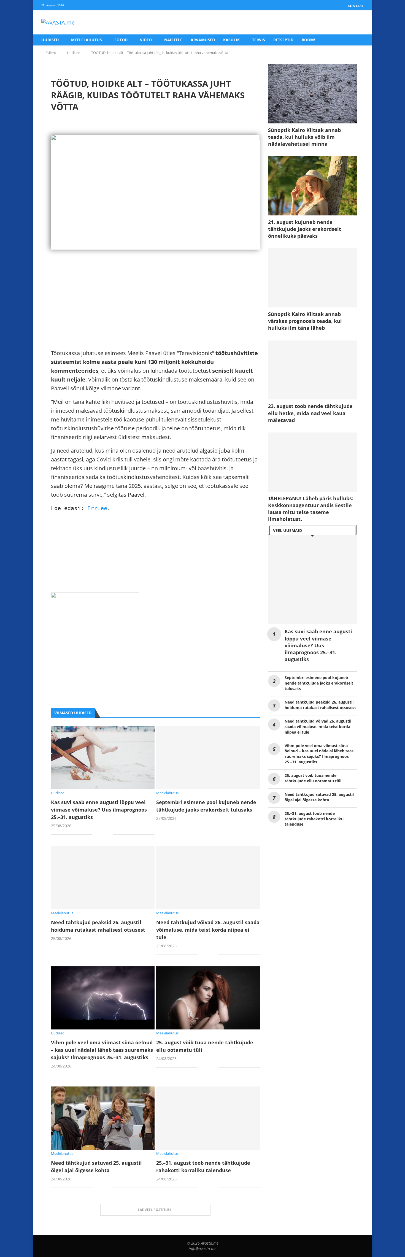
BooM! (308, 39)
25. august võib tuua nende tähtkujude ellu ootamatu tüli (313, 778)
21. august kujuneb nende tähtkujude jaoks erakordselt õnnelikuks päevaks (304, 229)
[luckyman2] (95, 597)
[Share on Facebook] (100, 835)
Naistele (173, 39)
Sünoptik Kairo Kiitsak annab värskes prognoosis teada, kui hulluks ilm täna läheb (305, 321)
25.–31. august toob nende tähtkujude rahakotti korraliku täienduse (314, 819)
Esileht (50, 52)
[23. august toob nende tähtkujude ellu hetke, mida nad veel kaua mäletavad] (312, 370)
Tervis (258, 39)
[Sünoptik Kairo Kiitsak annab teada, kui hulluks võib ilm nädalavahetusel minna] (312, 93)
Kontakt (356, 6)
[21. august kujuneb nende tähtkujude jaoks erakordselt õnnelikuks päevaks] (312, 185)
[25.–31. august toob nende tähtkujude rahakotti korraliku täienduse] (208, 1118)
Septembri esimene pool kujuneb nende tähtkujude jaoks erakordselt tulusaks (319, 683)
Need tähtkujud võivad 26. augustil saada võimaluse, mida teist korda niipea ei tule (208, 929)
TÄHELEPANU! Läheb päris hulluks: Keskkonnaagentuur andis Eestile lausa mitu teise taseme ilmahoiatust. (310, 509)
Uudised (50, 39)
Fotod (121, 39)
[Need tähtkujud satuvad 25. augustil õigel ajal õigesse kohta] (103, 1118)
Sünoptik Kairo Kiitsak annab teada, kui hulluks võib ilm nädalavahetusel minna (304, 137)
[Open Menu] (357, 22)
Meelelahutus (86, 39)
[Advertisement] (155, 310)
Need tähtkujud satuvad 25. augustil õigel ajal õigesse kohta (319, 797)
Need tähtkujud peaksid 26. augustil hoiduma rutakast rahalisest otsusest (320, 704)
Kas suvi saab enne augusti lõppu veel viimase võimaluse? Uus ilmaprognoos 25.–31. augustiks (99, 809)
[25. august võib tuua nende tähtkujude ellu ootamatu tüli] (208, 997)
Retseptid (283, 39)
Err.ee (97, 508)
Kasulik (231, 39)
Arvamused (203, 39)
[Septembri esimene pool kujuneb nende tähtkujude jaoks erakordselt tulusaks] (208, 757)
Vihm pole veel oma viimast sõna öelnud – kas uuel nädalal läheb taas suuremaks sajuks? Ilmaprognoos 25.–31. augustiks (102, 1050)
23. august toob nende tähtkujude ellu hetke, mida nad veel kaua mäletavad (310, 413)
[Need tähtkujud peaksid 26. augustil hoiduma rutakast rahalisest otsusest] (103, 877)
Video (146, 39)
